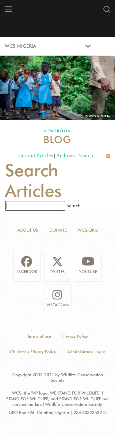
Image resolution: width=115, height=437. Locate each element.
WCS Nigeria (20, 46)
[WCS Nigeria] (57, 11)
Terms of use (39, 336)
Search (86, 155)
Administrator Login (86, 351)
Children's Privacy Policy (33, 351)
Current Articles (35, 155)
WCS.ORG (88, 230)
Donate (58, 230)
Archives (65, 155)
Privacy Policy (75, 336)
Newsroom (57, 131)
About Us (27, 230)
